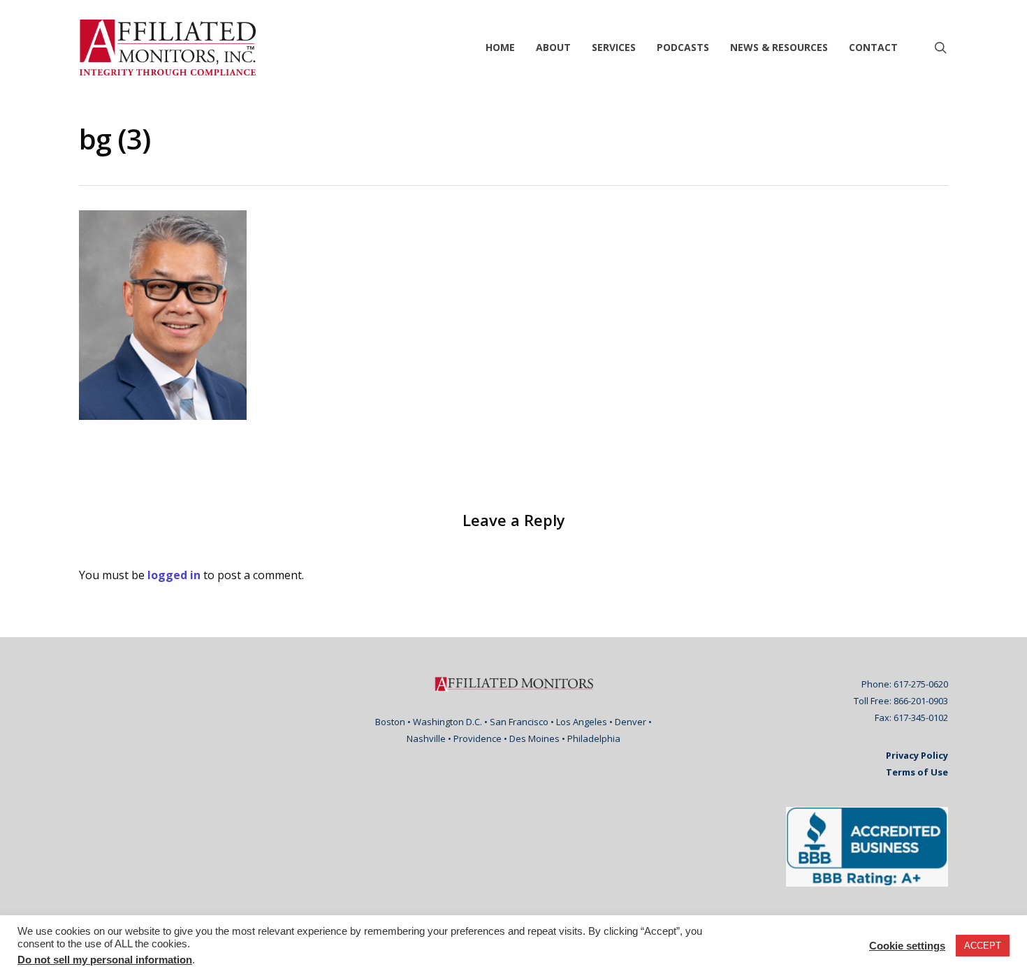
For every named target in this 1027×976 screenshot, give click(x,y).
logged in (174, 575)
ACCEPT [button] (982, 945)
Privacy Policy (917, 755)
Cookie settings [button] (907, 946)
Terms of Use (917, 772)
